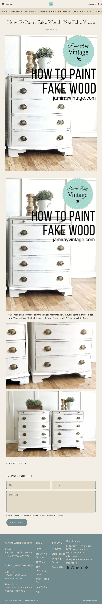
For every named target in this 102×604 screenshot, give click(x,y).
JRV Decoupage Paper (41, 570)
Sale (89, 11)
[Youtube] (77, 567)
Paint (38, 548)
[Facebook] (67, 567)
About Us (56, 548)
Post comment (17, 522)
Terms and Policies (90, 601)
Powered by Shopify (31, 601)
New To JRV (79, 11)
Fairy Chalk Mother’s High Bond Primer (40, 318)
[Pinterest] (86, 567)
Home (5, 11)
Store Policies (58, 553)
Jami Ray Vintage (17, 601)
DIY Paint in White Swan (76, 318)
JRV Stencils (42, 562)
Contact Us (57, 567)
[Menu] (3, 4)
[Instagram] (72, 567)
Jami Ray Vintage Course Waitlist (55, 11)
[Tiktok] (81, 567)
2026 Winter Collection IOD (23, 11)
